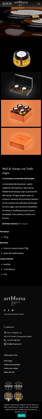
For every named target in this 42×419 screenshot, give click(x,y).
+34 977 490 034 (13, 340)
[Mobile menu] (39, 4)
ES (4, 3)
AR (10, 3)
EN (7, 3)
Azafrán (7, 264)
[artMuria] (21, 4)
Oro (5, 274)
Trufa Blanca (9, 269)
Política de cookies (11, 368)
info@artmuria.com (14, 344)
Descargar (23, 223)
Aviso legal (8, 361)
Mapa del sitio (9, 372)
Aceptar (22, 415)
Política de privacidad (12, 364)
